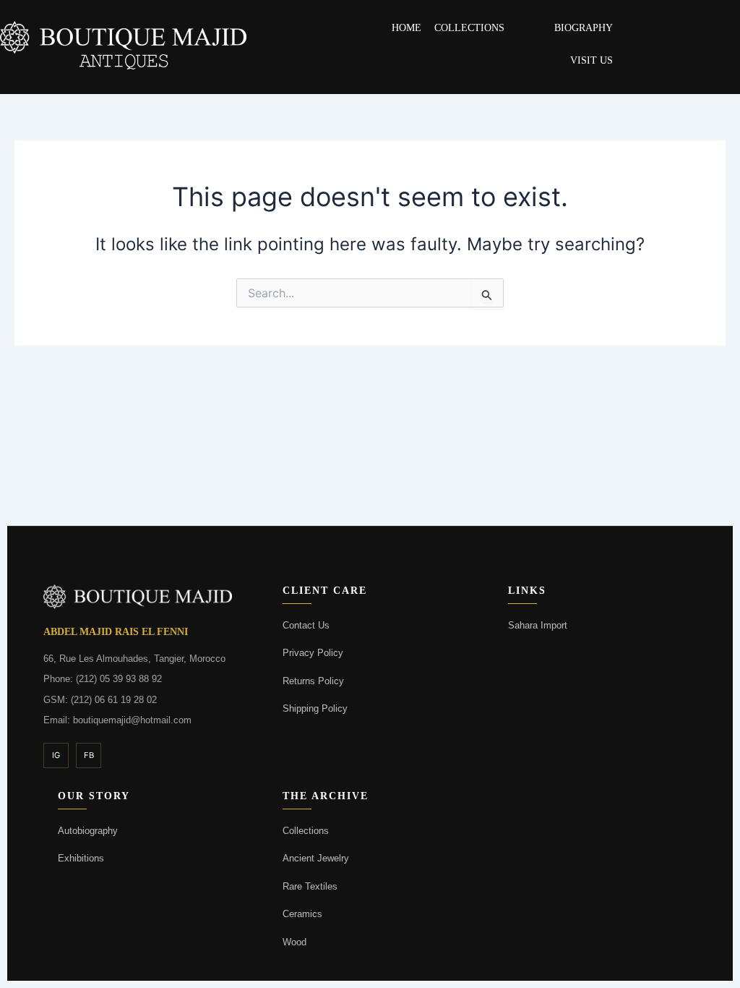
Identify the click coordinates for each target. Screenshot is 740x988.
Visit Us (591, 60)
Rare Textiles (310, 886)
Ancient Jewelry (316, 858)
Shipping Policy (315, 708)
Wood (294, 942)
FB (89, 755)
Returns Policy (313, 681)
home (406, 27)
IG (56, 755)
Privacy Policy (313, 652)
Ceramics (302, 913)
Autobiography (88, 830)
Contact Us (306, 625)
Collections (469, 27)
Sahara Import (537, 625)
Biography (583, 27)
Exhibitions (81, 858)
